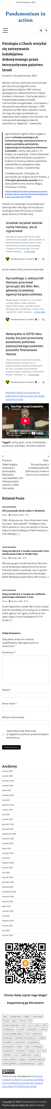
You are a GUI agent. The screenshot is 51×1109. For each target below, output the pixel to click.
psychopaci (20, 1042)
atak (5, 1016)
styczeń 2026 (7, 776)
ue (38, 1050)
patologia (20, 445)
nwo (27, 1033)
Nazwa (6, 689)
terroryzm (20, 1050)
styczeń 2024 (7, 877)
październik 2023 (9, 891)
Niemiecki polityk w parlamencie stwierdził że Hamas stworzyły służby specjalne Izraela (25, 396)
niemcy (43, 1029)
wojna (36, 1055)
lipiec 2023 (6, 906)
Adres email (9, 703)
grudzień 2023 (8, 882)
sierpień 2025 (7, 785)
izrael (28, 442)
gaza (21, 442)
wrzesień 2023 (8, 896)
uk (44, 1050)
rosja (27, 1046)
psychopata (33, 1042)
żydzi (40, 1063)
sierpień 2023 (7, 901)
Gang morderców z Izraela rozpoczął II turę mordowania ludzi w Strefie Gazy (25, 552)
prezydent (7, 1042)
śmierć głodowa (9, 1063)
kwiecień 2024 (8, 862)
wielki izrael (26, 1055)
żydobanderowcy (27, 1063)
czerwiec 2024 (8, 853)
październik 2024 (9, 833)
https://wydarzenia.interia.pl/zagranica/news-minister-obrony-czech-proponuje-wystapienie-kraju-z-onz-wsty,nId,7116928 (26, 194)
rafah (19, 1046)
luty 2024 (6, 872)
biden (27, 1016)
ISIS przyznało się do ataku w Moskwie (23, 510)
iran (23, 1025)
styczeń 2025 (7, 819)
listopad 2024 (7, 829)
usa (16, 1055)
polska (42, 1038)
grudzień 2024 (8, 824)
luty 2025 (6, 814)
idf (30, 1020)
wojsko (22, 1059)
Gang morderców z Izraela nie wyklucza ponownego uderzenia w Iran (23, 595)
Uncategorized (9, 507)
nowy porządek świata (12, 1033)
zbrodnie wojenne (35, 445)
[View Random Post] (40, 30)
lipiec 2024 (6, 848)
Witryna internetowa (13, 717)
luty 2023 (6, 930)
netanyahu (32, 1029)
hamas (23, 1020)
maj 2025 (6, 800)
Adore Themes (37, 1105)
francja (6, 1020)
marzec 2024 (7, 867)
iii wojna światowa (10, 1025)
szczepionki (8, 1050)
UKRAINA (7, 1055)
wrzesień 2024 (8, 838)
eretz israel (37, 1016)
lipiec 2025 (6, 790)
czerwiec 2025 (8, 795)
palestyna (37, 1033)
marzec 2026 (7, 771)
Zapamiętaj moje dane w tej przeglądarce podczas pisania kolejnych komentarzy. (28, 734)
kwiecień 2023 (8, 920)
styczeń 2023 (7, 935)
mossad (20, 1029)
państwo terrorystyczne (26, 1038)
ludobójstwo (39, 442)
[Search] (46, 30)
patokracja (7, 445)
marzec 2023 (7, 925)
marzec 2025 (7, 809)
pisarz (4, 515)
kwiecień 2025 (8, 805)
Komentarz (9, 652)
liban (45, 1025)
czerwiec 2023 (8, 911)
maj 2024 (6, 858)
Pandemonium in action (25, 16)
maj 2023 (6, 916)
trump (31, 1050)
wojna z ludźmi (9, 1059)
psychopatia (8, 1046)
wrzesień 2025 (8, 780)
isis (30, 1025)
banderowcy (15, 1016)
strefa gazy (37, 1046)
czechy (14, 442)
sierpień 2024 (7, 843)
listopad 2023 (7, 887)
